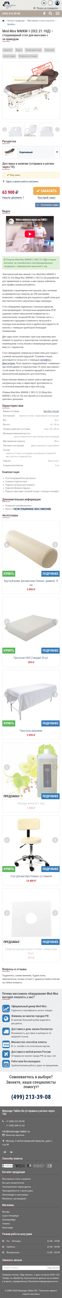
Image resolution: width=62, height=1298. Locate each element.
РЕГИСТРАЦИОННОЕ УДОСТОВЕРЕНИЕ (32, 509)
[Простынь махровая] (31, 699)
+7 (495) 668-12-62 (15, 1125)
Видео (19, 50)
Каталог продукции (13, 1172)
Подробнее (50, 573)
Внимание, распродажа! (14, 1198)
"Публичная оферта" (48, 1291)
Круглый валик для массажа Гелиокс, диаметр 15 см (31, 583)
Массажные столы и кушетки (16, 1179)
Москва (5, 1212)
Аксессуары (9, 56)
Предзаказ (11, 796)
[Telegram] (50, 2)
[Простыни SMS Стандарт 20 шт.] (31, 626)
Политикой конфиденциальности (43, 1281)
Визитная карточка (15, 1135)
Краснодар (7, 1227)
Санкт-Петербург (10, 1216)
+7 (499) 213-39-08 (15, 1121)
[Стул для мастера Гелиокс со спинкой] (31, 845)
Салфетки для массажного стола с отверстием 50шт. (31, 951)
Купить (9, 573)
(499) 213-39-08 (11, 13)
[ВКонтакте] (43, 2)
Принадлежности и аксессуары (17, 1191)
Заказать (7, 50)
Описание (49, 50)
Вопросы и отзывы (28, 56)
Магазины (8, 1205)
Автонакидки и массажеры (15, 1195)
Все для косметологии (13, 1183)
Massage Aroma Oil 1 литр (31, 803)
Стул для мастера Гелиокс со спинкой (31, 876)
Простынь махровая (31, 730)
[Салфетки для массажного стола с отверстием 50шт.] (31, 917)
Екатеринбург (9, 1220)
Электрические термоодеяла (16, 1187)
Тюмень (6, 1224)
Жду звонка (53, 1267)
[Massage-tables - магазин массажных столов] (9, 5)
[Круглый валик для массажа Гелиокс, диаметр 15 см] (31, 549)
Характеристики (33, 50)
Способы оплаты (12, 1158)
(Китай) (51, 411)
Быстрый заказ (46, 197)
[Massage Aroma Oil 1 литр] (31, 772)
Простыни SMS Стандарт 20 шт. (31, 657)
